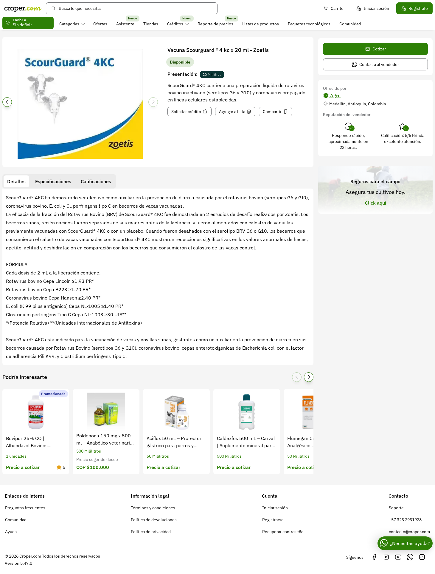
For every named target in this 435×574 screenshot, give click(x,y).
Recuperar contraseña (282, 531)
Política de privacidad (151, 531)
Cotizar (379, 49)
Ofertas (100, 24)
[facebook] (374, 557)
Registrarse (273, 519)
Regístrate (418, 8)
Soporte (396, 507)
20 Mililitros (212, 74)
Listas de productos (260, 24)
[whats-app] (410, 557)
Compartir (272, 111)
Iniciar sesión (376, 8)
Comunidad (350, 24)
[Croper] (23, 8)
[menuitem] (71, 24)
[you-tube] (398, 557)
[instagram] (386, 557)
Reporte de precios (215, 24)
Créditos (175, 24)
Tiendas (150, 24)
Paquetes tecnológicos (309, 24)
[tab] (16, 181)
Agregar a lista (232, 111)
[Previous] (7, 102)
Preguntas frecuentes (25, 507)
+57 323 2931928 (405, 519)
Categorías (69, 24)
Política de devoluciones (154, 519)
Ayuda (11, 531)
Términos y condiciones (153, 507)
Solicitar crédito (186, 111)
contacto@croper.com (409, 531)
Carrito (337, 8)
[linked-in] (422, 557)
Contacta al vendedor (379, 64)
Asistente (125, 24)
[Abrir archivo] (80, 104)
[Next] (153, 102)
